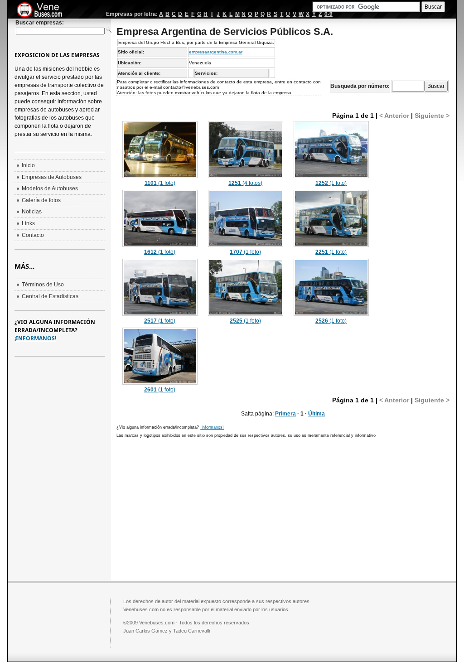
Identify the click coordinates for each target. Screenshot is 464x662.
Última (316, 414)
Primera (285, 414)
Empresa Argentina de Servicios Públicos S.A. (224, 31)
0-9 (328, 14)
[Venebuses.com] (43, 10)
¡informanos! (212, 427)
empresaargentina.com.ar (215, 51)
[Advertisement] (192, 508)
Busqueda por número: (360, 86)
